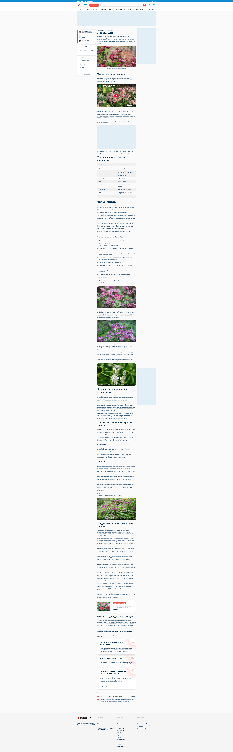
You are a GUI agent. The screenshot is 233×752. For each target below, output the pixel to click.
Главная (99, 30)
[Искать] (144, 5)
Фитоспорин (130, 588)
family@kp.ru (145, 728)
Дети (81, 9)
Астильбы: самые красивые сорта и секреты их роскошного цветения (123, 607)
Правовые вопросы (151, 9)
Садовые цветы (110, 30)
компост (107, 578)
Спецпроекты (121, 746)
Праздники (103, 9)
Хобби (110, 9)
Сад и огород (131, 9)
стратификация (108, 451)
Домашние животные (119, 9)
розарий (120, 681)
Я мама (87, 9)
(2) (131, 196)
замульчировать (116, 544)
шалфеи (129, 678)
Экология (120, 744)
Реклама (100, 726)
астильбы (105, 680)
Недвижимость (140, 9)
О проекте (100, 723)
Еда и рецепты (94, 9)
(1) (134, 153)
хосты (101, 680)
